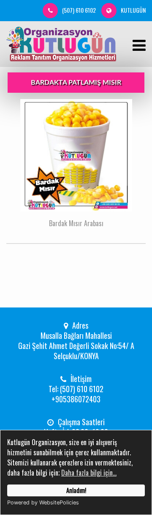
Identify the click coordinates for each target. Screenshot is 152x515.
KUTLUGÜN (133, 10)
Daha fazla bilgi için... (89, 473)
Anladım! (76, 490)
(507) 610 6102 (79, 10)
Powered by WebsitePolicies (43, 502)
